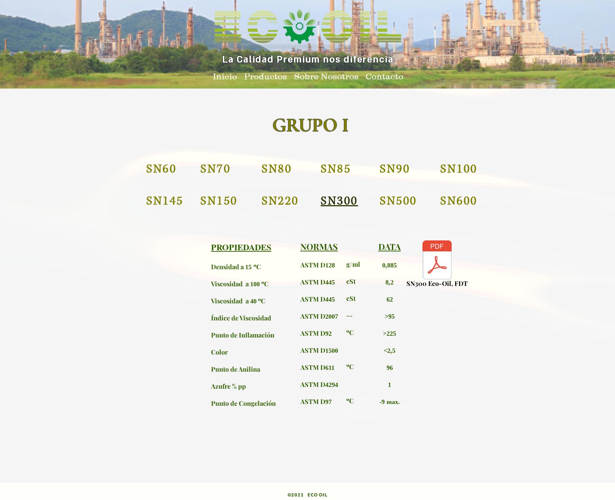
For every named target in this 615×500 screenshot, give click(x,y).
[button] (265, 74)
